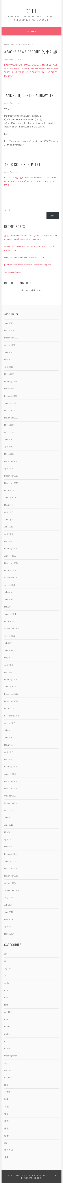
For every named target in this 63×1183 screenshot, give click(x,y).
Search (7, 210)
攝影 (6, 1114)
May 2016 (8, 505)
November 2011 (11, 788)
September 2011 (11, 803)
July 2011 (8, 817)
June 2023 (8, 352)
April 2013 (8, 665)
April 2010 (8, 926)
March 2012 (9, 759)
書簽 (6, 1121)
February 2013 (10, 679)
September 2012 (11, 715)
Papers (7, 1048)
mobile (7, 1033)
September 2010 (11, 890)
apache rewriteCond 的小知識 (30, 51)
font (6, 1004)
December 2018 (11, 475)
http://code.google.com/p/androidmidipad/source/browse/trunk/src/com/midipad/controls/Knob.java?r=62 (31, 181)
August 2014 (9, 585)
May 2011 (8, 832)
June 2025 (8, 323)
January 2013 (10, 686)
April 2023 (8, 366)
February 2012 (10, 766)
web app (8, 1070)
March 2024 (9, 330)
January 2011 (10, 861)
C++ (6, 997)
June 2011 (8, 824)
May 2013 (8, 657)
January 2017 (10, 497)
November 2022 (11, 388)
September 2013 (11, 628)
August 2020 (9, 432)
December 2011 (11, 781)
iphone (7, 1026)
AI (5, 961)
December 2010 (11, 868)
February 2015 (10, 548)
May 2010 (8, 919)
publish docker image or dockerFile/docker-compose (27, 264)
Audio (6, 983)
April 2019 (8, 468)
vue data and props (12, 272)
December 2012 (11, 694)
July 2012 (8, 730)
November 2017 (11, 483)
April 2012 (8, 752)
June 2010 (8, 912)
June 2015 (8, 526)
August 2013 (9, 635)
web (6, 1063)
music (6, 1041)
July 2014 (8, 592)
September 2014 (11, 577)
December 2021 (11, 410)
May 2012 (8, 744)
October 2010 (10, 883)
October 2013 (10, 621)
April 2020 (8, 446)
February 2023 (10, 381)
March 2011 (9, 846)
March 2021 (9, 425)
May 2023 (8, 359)
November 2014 (11, 563)
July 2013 (8, 643)
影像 (6, 1099)
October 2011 (10, 795)
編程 (6, 1128)
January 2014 (10, 614)
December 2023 (11, 337)
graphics (8, 1012)
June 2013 (8, 650)
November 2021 (11, 417)
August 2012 (9, 723)
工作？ (7, 1092)
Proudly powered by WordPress (24, 1175)
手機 (6, 1106)
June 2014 (8, 599)
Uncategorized (10, 1055)
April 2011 (8, 839)
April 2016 (8, 512)
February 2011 (10, 854)
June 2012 (8, 737)
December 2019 (11, 461)
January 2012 (10, 774)
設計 (6, 1143)
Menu (33, 31)
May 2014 (8, 606)
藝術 (6, 1135)
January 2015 (10, 555)
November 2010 (11, 875)
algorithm (8, 968)
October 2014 (10, 570)
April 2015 (8, 534)
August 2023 (9, 345)
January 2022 (10, 403)
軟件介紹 (8, 1150)
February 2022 (10, 396)
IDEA (6, 1019)
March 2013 (9, 672)
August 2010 (9, 897)
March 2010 (9, 933)
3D (5, 953)
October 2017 (10, 490)
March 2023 (9, 374)
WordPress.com (32, 1178)
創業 (6, 1084)
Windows (8, 1077)
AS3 (5, 975)
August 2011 (9, 810)
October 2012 (10, 708)
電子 (6, 1157)
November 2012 (11, 701)
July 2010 (8, 905)
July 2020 (8, 439)
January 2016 (10, 519)
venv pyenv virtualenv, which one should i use (24, 257)
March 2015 (9, 541)
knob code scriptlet (22, 164)
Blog (6, 990)
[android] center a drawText (30, 95)
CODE (32, 11)
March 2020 (9, 454)
